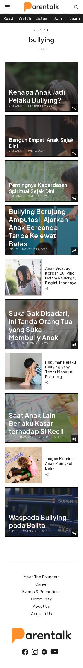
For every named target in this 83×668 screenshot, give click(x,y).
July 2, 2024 (36, 150)
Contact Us (41, 613)
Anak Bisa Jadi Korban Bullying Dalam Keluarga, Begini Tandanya (61, 275)
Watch (25, 18)
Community (41, 598)
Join (58, 18)
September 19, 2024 (41, 105)
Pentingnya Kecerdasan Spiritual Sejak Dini (38, 188)
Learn (74, 18)
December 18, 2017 (34, 530)
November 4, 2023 (34, 249)
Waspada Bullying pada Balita (38, 521)
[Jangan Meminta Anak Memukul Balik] (23, 465)
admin (13, 530)
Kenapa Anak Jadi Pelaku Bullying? (37, 96)
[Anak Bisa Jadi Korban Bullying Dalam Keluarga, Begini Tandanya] (23, 277)
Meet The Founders (41, 576)
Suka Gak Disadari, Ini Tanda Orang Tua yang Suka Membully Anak (40, 325)
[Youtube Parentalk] (54, 652)
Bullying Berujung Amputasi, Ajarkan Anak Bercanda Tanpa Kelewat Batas (38, 227)
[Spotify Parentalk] (44, 652)
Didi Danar (16, 105)
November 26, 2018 (51, 437)
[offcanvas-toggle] (7, 7)
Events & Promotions (41, 591)
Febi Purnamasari (21, 437)
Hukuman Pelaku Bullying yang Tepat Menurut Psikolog (60, 369)
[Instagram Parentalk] (35, 652)
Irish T (13, 249)
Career (41, 584)
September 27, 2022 (35, 343)
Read (8, 18)
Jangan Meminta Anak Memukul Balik (60, 463)
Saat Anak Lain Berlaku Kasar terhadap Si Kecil (36, 423)
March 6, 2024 (37, 195)
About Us (41, 606)
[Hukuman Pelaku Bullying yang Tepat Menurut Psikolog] (23, 371)
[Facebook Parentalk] (25, 652)
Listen (41, 18)
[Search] (76, 7)
